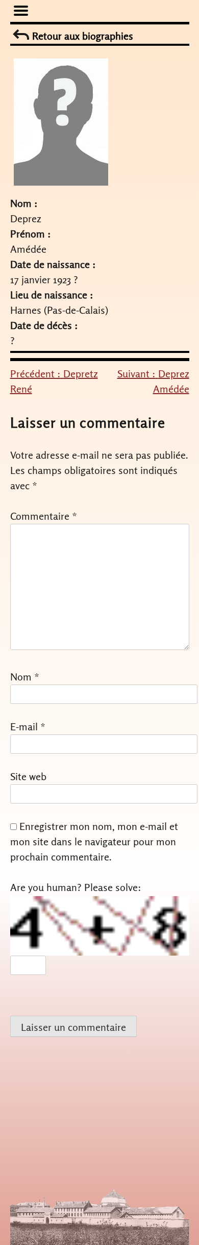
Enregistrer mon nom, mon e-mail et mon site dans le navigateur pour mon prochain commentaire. (94, 841)
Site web (28, 776)
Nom (24, 676)
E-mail (27, 726)
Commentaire (43, 516)
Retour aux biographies (81, 35)
